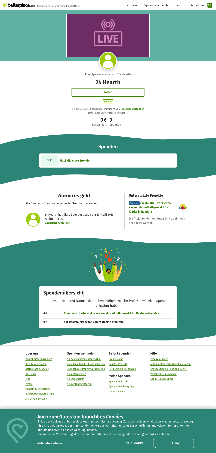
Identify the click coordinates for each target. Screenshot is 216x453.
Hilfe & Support (159, 359)
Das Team (30, 374)
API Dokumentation (36, 398)
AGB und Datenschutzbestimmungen (170, 364)
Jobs (27, 378)
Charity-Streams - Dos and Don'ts (168, 368)
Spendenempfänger (132, 108)
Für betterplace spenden (122, 368)
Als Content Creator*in (79, 384)
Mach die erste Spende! (75, 160)
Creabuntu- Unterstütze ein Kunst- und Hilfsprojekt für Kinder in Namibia (150, 207)
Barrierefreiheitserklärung (39, 393)
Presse (29, 384)
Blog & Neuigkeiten (35, 364)
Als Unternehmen (76, 374)
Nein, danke (135, 443)
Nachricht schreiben (57, 223)
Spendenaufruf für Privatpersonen (86, 368)
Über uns (179, 5)
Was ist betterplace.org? (38, 359)
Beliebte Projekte (118, 364)
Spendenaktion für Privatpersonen (86, 364)
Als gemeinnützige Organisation (84, 359)
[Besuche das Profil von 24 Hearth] (108, 61)
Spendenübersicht (119, 381)
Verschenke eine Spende (163, 374)
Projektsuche (116, 359)
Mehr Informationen (50, 443)
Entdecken (132, 5)
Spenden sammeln (156, 5)
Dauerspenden (117, 391)
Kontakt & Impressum (37, 388)
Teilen (108, 92)
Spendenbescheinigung (121, 386)
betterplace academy (37, 368)
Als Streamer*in (75, 378)
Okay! (176, 443)
